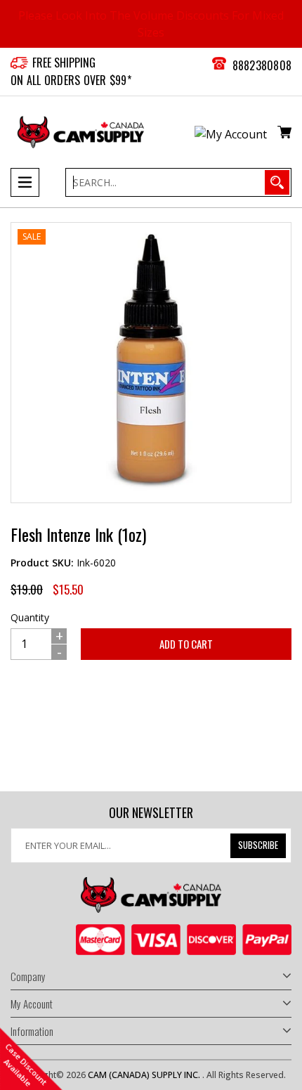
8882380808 (262, 65)
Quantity (30, 617)
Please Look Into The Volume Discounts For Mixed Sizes (151, 24)
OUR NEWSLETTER (151, 813)
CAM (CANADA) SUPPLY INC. (145, 1075)
